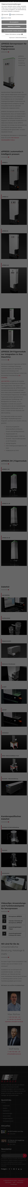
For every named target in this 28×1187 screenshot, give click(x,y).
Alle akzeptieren (14, 22)
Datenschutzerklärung (21, 37)
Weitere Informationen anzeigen (13, 34)
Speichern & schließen (14, 26)
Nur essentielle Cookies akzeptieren (14, 30)
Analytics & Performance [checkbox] (17, 14)
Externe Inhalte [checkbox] (7, 17)
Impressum (12, 37)
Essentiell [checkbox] (6, 14)
